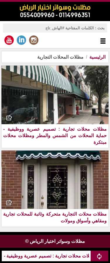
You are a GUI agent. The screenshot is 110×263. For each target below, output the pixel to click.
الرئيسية (97, 56)
